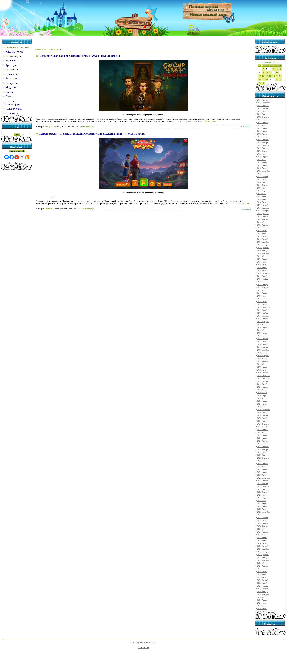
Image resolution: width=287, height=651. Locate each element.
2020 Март (262, 392)
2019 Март (262, 358)
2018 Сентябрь (263, 341)
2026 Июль (262, 608)
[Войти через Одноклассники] (27, 157)
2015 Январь (262, 216)
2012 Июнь (262, 128)
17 (266, 76)
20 (277, 76)
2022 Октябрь (263, 481)
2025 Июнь (262, 572)
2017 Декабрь (263, 316)
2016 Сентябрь (263, 273)
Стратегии (48, 209)
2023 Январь (262, 489)
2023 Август (262, 509)
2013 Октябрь (263, 174)
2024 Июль (262, 540)
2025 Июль (262, 574)
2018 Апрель (262, 327)
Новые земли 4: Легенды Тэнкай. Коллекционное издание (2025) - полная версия (92, 133)
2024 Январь (262, 523)
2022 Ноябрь (262, 483)
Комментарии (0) (87, 127)
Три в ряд (48, 127)
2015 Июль (262, 233)
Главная (38, 49)
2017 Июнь (262, 299)
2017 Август (262, 304)
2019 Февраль (263, 356)
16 (263, 76)
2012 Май (261, 125)
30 (263, 83)
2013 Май (261, 159)
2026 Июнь (262, 606)
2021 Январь (262, 421)
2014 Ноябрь (262, 211)
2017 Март (262, 290)
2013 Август (262, 168)
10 (266, 72)
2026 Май (261, 603)
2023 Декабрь (263, 520)
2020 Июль (262, 404)
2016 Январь (262, 250)
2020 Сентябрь (263, 410)
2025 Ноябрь (262, 586)
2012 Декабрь (263, 145)
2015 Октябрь (263, 242)
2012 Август (262, 134)
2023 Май (261, 500)
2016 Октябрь (263, 276)
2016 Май (261, 262)
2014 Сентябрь (263, 205)
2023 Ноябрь (262, 518)
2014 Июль (262, 199)
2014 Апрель (262, 191)
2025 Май (261, 569)
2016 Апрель (262, 259)
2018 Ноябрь (262, 347)
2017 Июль (262, 302)
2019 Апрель (262, 361)
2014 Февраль (263, 185)
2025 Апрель (262, 566)
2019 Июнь (262, 367)
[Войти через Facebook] (11, 157)
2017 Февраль (263, 287)
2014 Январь (262, 182)
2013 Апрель (262, 157)
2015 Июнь (262, 230)
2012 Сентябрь (263, 137)
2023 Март (262, 495)
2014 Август (262, 202)
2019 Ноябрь (262, 381)
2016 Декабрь (263, 282)
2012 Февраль (263, 117)
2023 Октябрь (263, 515)
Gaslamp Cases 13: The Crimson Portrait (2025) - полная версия (79, 55)
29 (260, 83)
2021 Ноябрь (262, 449)
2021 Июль (262, 438)
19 (273, 76)
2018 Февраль (263, 321)
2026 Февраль (263, 594)
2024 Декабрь (263, 554)
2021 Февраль (263, 424)
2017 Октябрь (263, 310)
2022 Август (262, 475)
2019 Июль (262, 370)
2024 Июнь (262, 537)
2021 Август (262, 441)
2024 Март (262, 529)
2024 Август (262, 543)
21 (280, 76)
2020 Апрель (262, 395)
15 (260, 76)
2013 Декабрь (263, 179)
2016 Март (262, 256)
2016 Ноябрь (262, 279)
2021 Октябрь (263, 446)
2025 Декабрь (263, 589)
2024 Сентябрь (263, 546)
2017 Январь (262, 284)
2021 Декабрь (263, 452)
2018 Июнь (262, 333)
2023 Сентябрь (263, 512)
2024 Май (261, 535)
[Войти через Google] (22, 157)
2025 (46, 49)
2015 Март (262, 222)
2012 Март (262, 120)
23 (263, 79)
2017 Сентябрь (263, 307)
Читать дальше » (212, 121)
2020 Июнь (262, 401)
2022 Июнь (262, 469)
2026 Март (262, 597)
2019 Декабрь (263, 384)
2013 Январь (262, 148)
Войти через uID (17, 151)
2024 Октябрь (263, 549)
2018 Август (262, 338)
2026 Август (262, 611)
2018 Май (261, 330)
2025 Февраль (263, 560)
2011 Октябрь (263, 105)
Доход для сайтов (261, 46)
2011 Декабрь (263, 111)
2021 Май (261, 432)
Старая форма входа (16, 163)
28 (280, 79)
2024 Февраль (263, 526)
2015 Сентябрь (263, 239)
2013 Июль (262, 165)
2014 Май (261, 194)
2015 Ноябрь (262, 245)
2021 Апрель (262, 429)
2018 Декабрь (263, 350)
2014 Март (262, 188)
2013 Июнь (262, 162)
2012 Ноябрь (262, 142)
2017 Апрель (262, 293)
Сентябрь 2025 (270, 62)
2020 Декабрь (263, 418)
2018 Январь (262, 319)
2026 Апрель (262, 600)
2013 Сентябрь (263, 171)
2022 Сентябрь (263, 478)
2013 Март (262, 154)
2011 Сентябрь (263, 103)
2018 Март (262, 324)
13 (277, 72)
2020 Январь (262, 387)
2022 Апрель (262, 464)
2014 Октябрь (263, 208)
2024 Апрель (262, 532)
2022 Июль (262, 472)
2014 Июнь (262, 196)
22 (260, 79)
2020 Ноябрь (262, 415)
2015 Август (262, 236)
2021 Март (262, 427)
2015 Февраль (263, 219)
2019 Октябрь (263, 378)
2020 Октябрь (263, 412)
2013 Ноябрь (262, 176)
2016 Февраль (263, 253)
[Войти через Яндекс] (16, 157)
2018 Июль (262, 336)
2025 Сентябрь (263, 580)
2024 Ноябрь (262, 552)
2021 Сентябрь (263, 444)
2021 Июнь (262, 435)
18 (270, 76)
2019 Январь (262, 353)
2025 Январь (262, 557)
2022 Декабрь (263, 486)
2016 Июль (262, 267)
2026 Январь (262, 591)
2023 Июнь (262, 503)
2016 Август (262, 270)
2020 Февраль (263, 390)
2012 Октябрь (263, 140)
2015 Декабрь (263, 248)
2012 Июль (262, 131)
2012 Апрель (262, 122)
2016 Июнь (262, 265)
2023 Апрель (262, 498)
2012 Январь (262, 114)
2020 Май (261, 398)
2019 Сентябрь (263, 375)
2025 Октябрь (263, 583)
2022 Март (262, 461)
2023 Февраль (263, 492)
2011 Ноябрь (262, 108)
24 (266, 79)
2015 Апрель (262, 225)
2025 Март (262, 563)
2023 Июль (262, 506)
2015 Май (261, 228)
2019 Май (261, 364)
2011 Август (262, 100)
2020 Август (262, 407)
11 (270, 72)
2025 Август (262, 577)
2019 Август (262, 373)
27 (277, 79)
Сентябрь (54, 49)
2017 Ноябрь (262, 313)
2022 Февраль (263, 458)
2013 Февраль (263, 151)
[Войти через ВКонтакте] (6, 157)
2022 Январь (262, 455)
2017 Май (261, 296)
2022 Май (261, 466)
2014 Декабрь (263, 213)
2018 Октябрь (263, 344)
